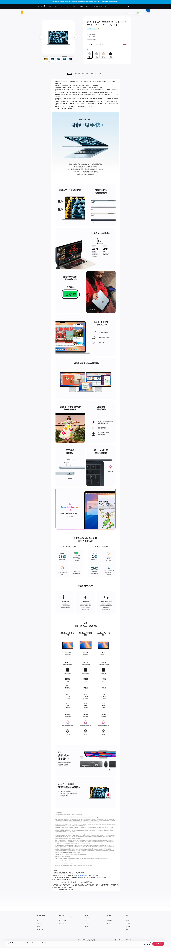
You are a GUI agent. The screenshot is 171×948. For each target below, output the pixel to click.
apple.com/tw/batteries (83, 875)
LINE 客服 (109, 920)
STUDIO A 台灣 (130, 920)
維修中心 (87, 926)
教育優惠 (87, 918)
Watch (74, 6)
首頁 (41, 10)
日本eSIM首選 (62, 920)
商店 (50, 6)
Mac (56, 6)
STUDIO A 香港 (130, 923)
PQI (127, 929)
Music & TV (40, 929)
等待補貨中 (158, 943)
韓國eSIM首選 (62, 923)
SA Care (87, 920)
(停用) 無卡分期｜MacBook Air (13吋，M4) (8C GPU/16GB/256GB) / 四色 (62, 10)
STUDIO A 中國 (130, 926)
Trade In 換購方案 (89, 923)
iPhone (67, 6)
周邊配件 (81, 6)
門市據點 (109, 918)
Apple (93, 34)
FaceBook (109, 923)
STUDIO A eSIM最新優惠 (65, 918)
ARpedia (88, 6)
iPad (61, 6)
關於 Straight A (130, 918)
